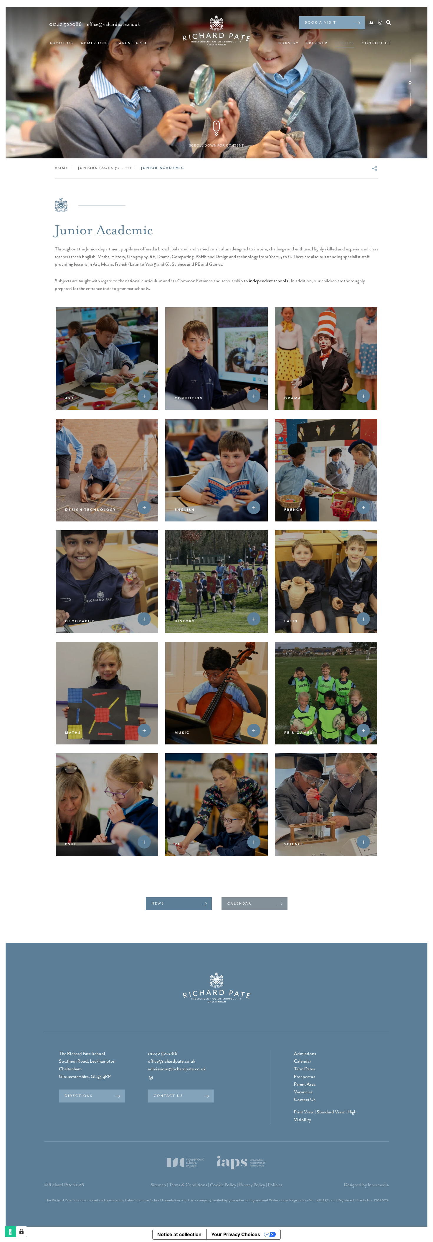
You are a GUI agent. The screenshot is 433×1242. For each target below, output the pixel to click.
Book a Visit (320, 22)
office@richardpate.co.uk (171, 1061)
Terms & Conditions (188, 1185)
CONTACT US (168, 1096)
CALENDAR (239, 903)
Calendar (302, 1061)
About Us (61, 43)
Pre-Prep (317, 43)
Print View (304, 1112)
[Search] (388, 22)
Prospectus (304, 1076)
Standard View (331, 1112)
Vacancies (303, 1092)
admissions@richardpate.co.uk (177, 1069)
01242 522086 (162, 1053)
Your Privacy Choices (235, 1234)
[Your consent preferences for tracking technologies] (21, 1231)
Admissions (95, 43)
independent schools (268, 281)
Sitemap (158, 1185)
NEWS (158, 903)
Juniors (344, 43)
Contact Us (376, 43)
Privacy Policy (252, 1185)
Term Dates (304, 1069)
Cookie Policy (223, 1185)
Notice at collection (179, 1234)
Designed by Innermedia (366, 1185)
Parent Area (132, 43)
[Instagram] (380, 23)
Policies (275, 1185)
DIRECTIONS (79, 1096)
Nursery (288, 43)
